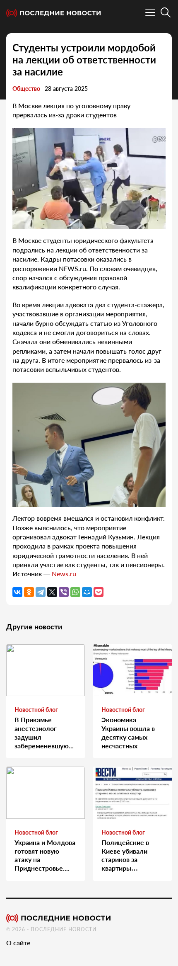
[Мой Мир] (87, 592)
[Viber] (64, 592)
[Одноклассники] (29, 592)
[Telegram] (41, 592)
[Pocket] (98, 592)
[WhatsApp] (75, 592)
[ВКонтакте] (17, 592)
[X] (52, 592)
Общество (26, 88)
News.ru (64, 574)
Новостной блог (36, 709)
